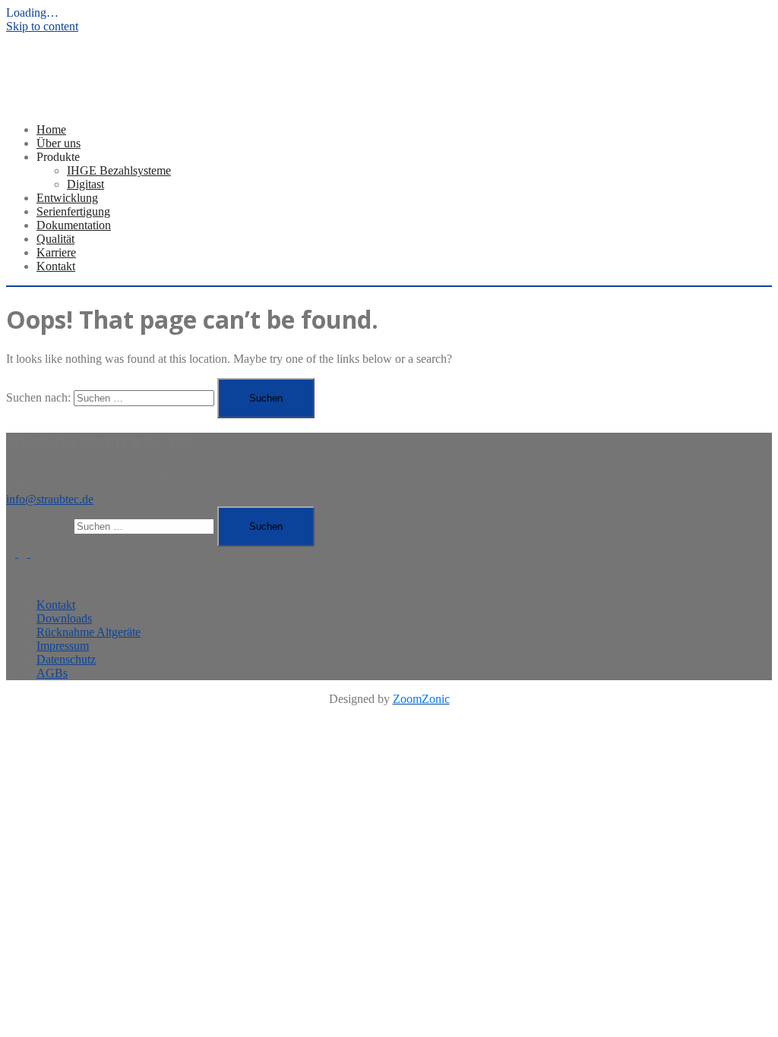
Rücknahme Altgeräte (88, 632)
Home (51, 129)
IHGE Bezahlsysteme (119, 170)
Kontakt (55, 266)
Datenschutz (66, 659)
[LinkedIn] (12, 553)
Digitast (85, 184)
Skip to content (42, 26)
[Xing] (24, 553)
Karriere (56, 252)
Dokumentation (73, 225)
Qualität (55, 238)
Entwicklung (67, 197)
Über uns (58, 143)
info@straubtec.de (49, 499)
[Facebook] (35, 553)
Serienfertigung (73, 211)
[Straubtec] (60, 90)
